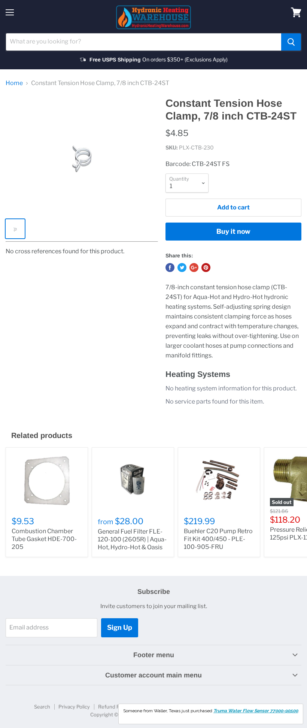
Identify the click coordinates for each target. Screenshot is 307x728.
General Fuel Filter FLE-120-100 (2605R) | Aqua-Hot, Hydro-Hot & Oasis (132, 539)
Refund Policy (114, 707)
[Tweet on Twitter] (181, 267)
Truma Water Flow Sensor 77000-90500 (255, 710)
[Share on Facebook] (169, 267)
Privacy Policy (74, 707)
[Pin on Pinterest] (205, 267)
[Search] (291, 42)
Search (42, 707)
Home (14, 83)
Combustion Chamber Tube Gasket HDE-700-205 (44, 539)
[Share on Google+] (193, 267)
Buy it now (233, 231)
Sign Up (119, 627)
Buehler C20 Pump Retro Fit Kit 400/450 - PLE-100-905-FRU (218, 539)
